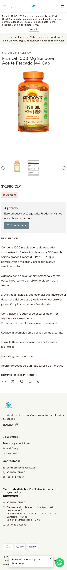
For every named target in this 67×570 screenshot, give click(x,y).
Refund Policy (11, 448)
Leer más (34, 29)
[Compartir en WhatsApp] (21, 382)
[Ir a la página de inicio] (33, 6)
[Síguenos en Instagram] (17, 424)
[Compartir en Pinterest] (30, 382)
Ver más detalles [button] (16, 524)
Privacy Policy (11, 453)
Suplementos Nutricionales (29, 37)
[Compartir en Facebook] (4, 382)
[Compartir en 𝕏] (13, 382)
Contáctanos (18, 225)
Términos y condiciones (17, 443)
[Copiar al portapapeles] (39, 382)
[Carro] (62, 6)
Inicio (6, 37)
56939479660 (15, 477)
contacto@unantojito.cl (21, 467)
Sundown (55, 37)
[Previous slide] (3, 168)
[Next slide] (63, 168)
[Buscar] (10, 6)
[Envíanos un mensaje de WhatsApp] (59, 562)
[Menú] (4, 6)
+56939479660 (16, 472)
